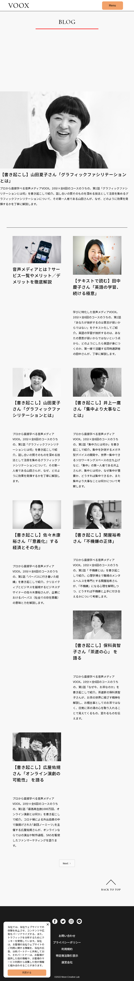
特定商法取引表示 (67, 955)
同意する (26, 972)
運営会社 (67, 962)
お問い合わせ (67, 936)
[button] (112, 5)
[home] (18, 5)
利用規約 (67, 949)
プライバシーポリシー (67, 942)
